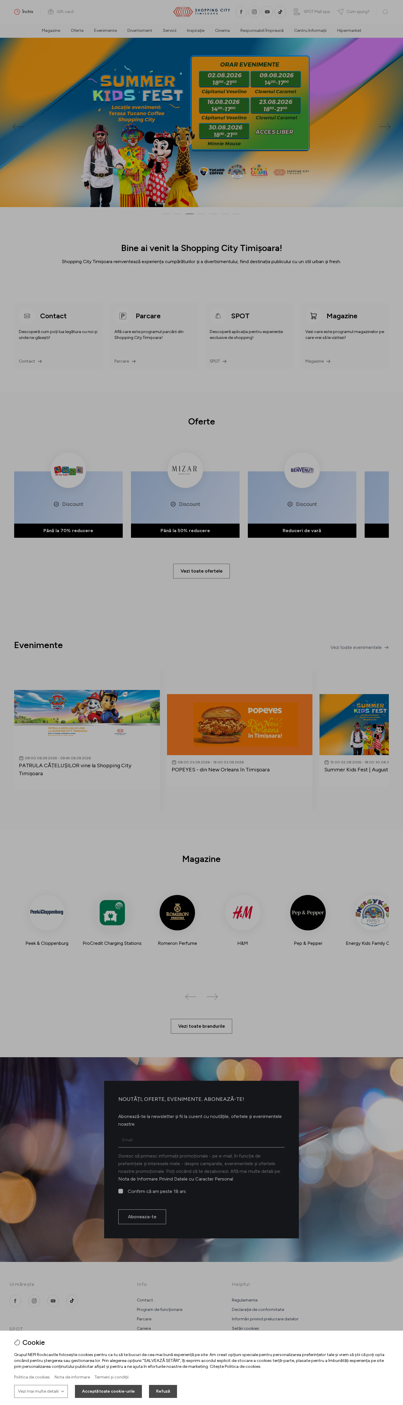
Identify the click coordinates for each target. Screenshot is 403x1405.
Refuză (163, 1391)
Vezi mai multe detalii (38, 1391)
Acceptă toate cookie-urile (108, 1391)
